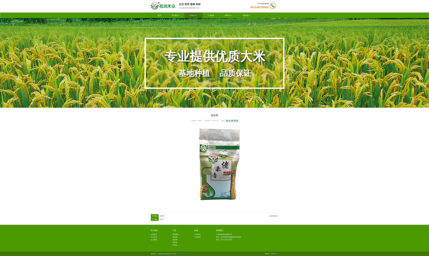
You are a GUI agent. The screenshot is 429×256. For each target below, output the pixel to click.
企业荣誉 (154, 239)
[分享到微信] (235, 121)
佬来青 (200, 120)
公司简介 (154, 234)
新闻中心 (228, 15)
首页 (159, 15)
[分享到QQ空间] (227, 121)
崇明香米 (176, 234)
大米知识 (197, 234)
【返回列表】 (273, 216)
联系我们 (246, 15)
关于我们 (175, 15)
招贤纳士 (267, 254)
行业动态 (197, 237)
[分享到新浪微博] (230, 121)
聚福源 (175, 237)
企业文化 (154, 237)
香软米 (175, 242)
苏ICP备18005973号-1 (184, 254)
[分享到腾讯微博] (232, 121)
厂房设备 (211, 15)
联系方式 (274, 254)
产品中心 (193, 15)
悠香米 (175, 245)
